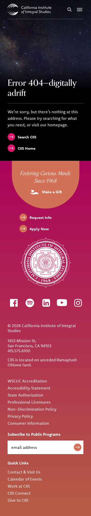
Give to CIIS (18, 500)
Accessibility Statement (29, 387)
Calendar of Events (25, 479)
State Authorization (25, 395)
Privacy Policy (20, 416)
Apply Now (39, 228)
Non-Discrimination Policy (32, 409)
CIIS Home (26, 148)
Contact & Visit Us (24, 471)
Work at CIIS (19, 486)
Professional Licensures (29, 402)
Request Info (41, 217)
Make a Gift (51, 191)
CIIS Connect (19, 493)
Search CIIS (27, 137)
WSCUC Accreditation (27, 380)
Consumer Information (28, 423)
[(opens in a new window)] (14, 303)
